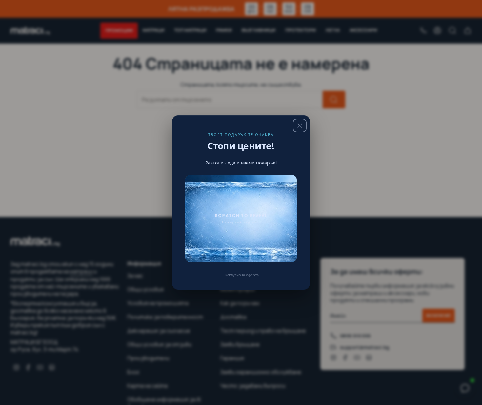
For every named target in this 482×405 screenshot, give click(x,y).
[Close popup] (299, 125)
